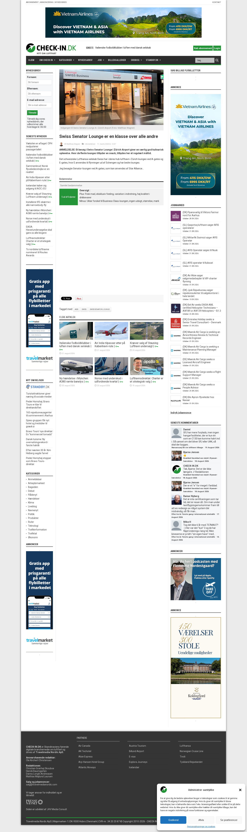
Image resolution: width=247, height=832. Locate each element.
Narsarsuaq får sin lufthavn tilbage (187, 447)
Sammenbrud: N (104, 47)
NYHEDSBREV (61, 2)
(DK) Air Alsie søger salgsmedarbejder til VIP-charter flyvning (200, 278)
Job (99, 60)
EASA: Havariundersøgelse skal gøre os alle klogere (39, 229)
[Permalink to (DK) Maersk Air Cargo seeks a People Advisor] (176, 392)
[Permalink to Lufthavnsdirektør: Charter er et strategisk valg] (146, 374)
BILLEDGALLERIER (117, 60)
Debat (31, 491)
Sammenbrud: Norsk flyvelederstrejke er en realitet (38, 169)
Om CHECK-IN (46, 60)
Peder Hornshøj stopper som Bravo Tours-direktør (38, 461)
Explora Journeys (138, 762)
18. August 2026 (202, 461)
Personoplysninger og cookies (201, 826)
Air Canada (84, 745)
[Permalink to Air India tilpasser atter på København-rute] (111, 339)
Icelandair (134, 767)
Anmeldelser (90, 144)
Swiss (84, 309)
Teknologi (33, 525)
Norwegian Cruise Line (191, 751)
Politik (31, 514)
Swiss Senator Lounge (100, 309)
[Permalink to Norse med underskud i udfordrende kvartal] (111, 374)
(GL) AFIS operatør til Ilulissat (198, 262)
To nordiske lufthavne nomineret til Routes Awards (37, 252)
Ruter (31, 522)
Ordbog (135, 60)
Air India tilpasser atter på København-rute (110, 344)
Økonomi (33, 537)
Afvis (201, 820)
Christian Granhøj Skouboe (40, 768)
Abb (76, 309)
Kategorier (65, 60)
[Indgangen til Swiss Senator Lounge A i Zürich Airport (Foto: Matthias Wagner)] (111, 124)
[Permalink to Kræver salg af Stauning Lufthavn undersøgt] (146, 339)
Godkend (173, 820)
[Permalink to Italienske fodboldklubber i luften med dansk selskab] (76, 339)
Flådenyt (32, 494)
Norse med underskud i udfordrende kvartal (108, 380)
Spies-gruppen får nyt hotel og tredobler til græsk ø (37, 423)
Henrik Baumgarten (36, 771)
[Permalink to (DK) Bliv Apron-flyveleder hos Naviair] (176, 405)
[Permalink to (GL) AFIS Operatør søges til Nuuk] (176, 258)
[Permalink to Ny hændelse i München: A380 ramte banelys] (76, 374)
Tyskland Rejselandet (191, 762)
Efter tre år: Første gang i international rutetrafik (193, 514)
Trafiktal (32, 533)
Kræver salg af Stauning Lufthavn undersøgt (144, 344)
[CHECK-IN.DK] (51, 52)
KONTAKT (216, 2)
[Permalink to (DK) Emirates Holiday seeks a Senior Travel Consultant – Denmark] (176, 327)
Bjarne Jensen (191, 452)
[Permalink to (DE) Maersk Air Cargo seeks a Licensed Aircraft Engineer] (176, 367)
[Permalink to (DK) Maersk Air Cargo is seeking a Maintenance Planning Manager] (176, 354)
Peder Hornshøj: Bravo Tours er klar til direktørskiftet (38, 404)
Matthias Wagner (73, 144)
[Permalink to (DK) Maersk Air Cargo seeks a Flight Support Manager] (176, 380)
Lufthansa (185, 745)
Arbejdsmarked (36, 483)
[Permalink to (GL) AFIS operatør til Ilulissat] (176, 271)
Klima (31, 502)
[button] (240, 790)
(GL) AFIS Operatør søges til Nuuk (200, 250)
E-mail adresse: (36, 100)
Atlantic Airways (87, 767)
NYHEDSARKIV (85, 60)
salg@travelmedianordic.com (41, 784)
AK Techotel (84, 751)
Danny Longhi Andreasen (39, 773)
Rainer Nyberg (191, 496)
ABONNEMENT (32, 2)
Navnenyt (33, 510)
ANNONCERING (46, 2)
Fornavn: (32, 77)
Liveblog (32, 506)
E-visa (132, 756)
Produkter (33, 518)
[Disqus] (111, 251)
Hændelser (33, 498)
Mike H (187, 522)
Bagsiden (33, 487)
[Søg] (216, 60)
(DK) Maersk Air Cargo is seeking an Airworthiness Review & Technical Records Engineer (201, 335)
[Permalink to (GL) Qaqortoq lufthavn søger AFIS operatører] (176, 233)
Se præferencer (228, 820)
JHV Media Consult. (57, 809)
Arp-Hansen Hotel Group (91, 762)
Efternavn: (32, 88)
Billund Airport (136, 751)
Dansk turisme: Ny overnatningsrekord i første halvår (37, 442)
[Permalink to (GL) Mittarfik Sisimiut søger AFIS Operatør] (176, 245)
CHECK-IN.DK (190, 465)
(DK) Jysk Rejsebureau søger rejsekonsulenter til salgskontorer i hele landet (201, 293)
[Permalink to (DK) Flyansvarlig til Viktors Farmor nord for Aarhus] (176, 220)
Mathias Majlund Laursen (39, 776)
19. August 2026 (212, 447)
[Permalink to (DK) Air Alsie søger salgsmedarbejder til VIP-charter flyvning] (176, 283)
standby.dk (152, 60)
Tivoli (182, 756)
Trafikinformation (37, 529)
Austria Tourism (137, 745)
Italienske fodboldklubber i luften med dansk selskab (75, 344)
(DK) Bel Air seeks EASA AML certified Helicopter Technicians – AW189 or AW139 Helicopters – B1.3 (202, 307)
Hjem (31, 60)
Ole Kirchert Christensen (39, 760)
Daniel (186, 429)
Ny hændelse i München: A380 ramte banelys (74, 380)
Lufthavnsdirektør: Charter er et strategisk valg (146, 380)
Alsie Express (85, 756)
